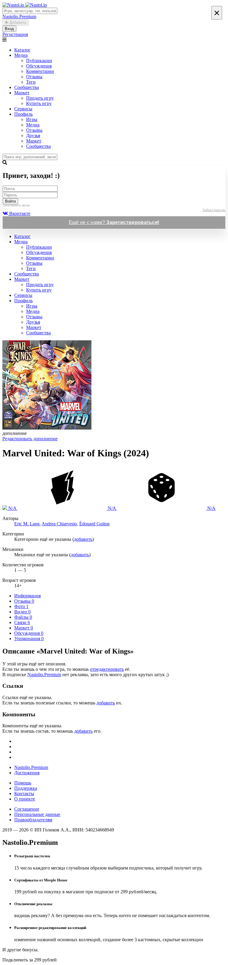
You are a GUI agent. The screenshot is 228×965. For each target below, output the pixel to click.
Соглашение (26, 809)
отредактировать (107, 669)
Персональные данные (37, 814)
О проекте (24, 798)
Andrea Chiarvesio (59, 523)
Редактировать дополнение (30, 438)
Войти (10, 201)
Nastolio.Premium (44, 674)
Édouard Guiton (94, 523)
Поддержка (25, 788)
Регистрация (15, 34)
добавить (83, 539)
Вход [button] (9, 28)
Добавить (17, 22)
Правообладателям (33, 819)
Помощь (22, 782)
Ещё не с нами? (114, 222)
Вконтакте (19, 213)
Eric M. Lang (26, 523)
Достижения (26, 772)
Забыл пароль (213, 210)
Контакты (24, 793)
